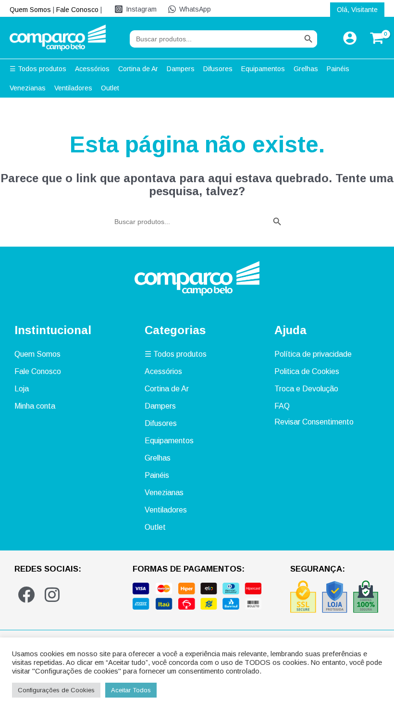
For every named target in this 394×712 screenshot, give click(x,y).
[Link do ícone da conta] (350, 38)
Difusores (161, 423)
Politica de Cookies (306, 371)
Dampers (160, 406)
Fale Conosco (77, 9)
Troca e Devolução (306, 389)
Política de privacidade (313, 354)
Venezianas (164, 492)
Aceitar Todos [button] (131, 690)
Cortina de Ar (167, 389)
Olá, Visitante (357, 9)
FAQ (282, 406)
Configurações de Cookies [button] (56, 690)
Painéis (157, 475)
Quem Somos (30, 9)
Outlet (155, 527)
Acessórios (163, 371)
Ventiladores (166, 510)
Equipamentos (169, 441)
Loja (21, 389)
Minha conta (34, 406)
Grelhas (158, 458)
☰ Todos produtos (176, 354)
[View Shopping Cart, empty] (375, 38)
